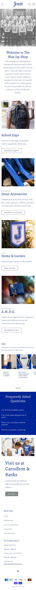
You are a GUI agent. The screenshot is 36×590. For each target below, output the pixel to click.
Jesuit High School (9, 533)
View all (18, 388)
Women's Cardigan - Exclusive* (6, 373)
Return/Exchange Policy (11, 525)
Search (6, 516)
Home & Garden (9, 268)
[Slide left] (14, 384)
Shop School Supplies (11, 151)
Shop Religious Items (11, 330)
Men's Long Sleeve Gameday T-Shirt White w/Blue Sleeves (24, 374)
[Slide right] (22, 384)
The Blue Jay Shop (20, 586)
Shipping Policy (8, 520)
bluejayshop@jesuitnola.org (13, 564)
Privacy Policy (8, 529)
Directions (11, 494)
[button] (2, 4)
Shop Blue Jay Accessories (13, 212)
